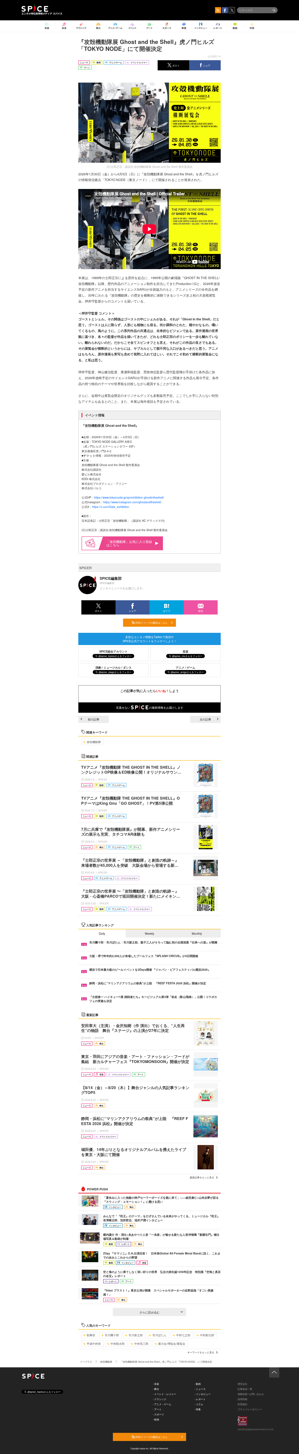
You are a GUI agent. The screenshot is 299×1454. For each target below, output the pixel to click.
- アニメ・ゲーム (162, 1404)
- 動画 (197, 1383)
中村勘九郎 (207, 1335)
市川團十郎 (112, 1335)
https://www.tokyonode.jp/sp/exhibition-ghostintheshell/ (129, 497)
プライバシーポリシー (250, 1409)
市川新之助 (136, 1335)
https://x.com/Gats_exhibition (110, 507)
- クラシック (159, 1399)
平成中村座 (94, 1344)
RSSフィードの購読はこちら (151, 622)
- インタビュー (202, 1394)
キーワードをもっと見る (200, 1352)
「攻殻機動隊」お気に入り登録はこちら (129, 543)
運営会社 (242, 1383)
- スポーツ (158, 1414)
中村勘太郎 (117, 1344)
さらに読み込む (149, 1312)
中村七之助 (183, 1335)
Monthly (197, 933)
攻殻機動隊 (94, 742)
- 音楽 (156, 1383)
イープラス (86, 1361)
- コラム (198, 1404)
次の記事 (205, 719)
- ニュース (200, 1389)
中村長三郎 (141, 1344)
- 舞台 (156, 1389)
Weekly (149, 933)
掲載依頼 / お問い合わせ (251, 1394)
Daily (102, 933)
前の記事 (93, 719)
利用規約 (242, 1404)
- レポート (200, 1399)
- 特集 (197, 1409)
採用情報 (242, 1399)
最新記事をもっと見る (202, 1177)
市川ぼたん (159, 1335)
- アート (157, 1409)
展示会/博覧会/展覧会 (171, 1344)
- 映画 (156, 1419)
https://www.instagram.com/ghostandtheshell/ (132, 502)
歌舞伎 (91, 1335)
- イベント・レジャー (164, 1394)
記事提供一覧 (245, 1389)
